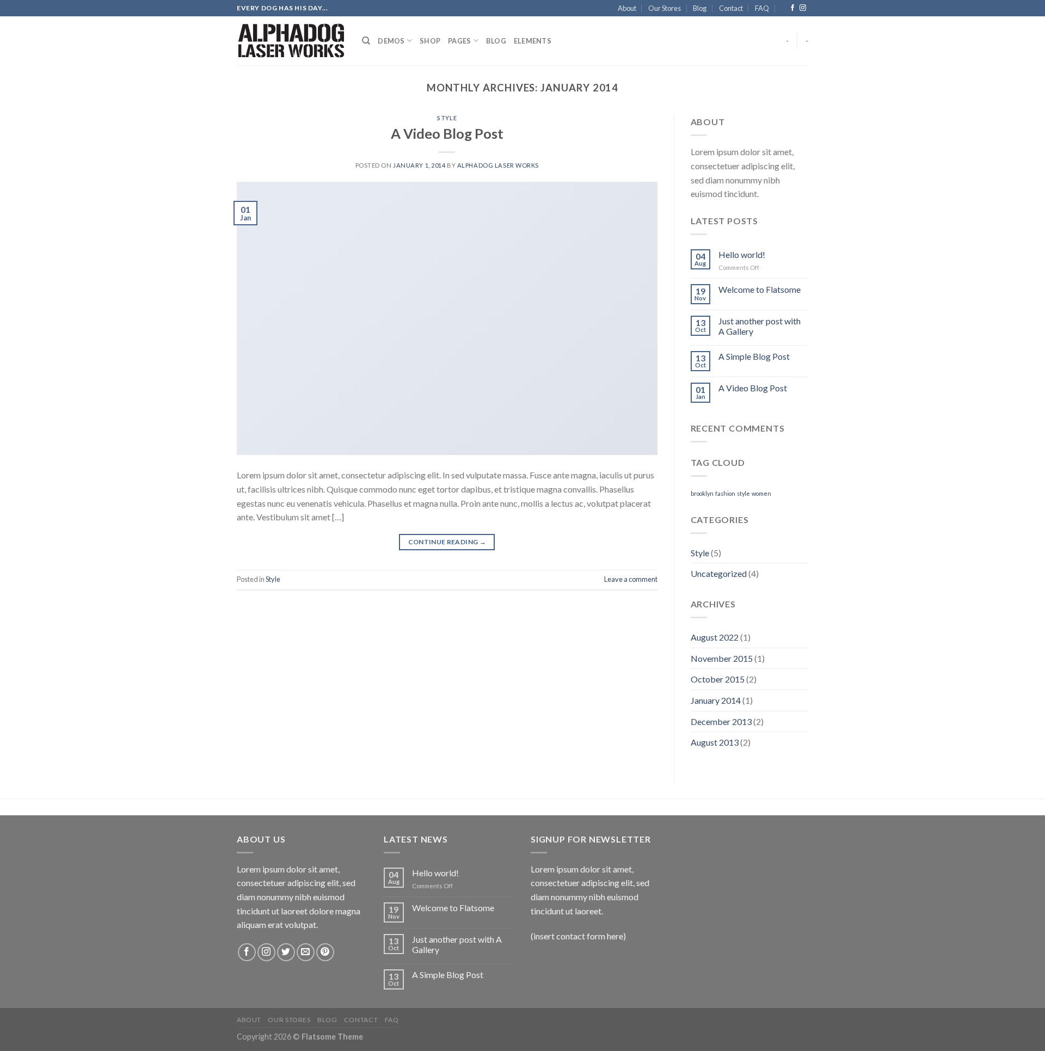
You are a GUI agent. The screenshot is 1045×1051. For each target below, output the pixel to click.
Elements (532, 40)
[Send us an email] (306, 952)
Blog (699, 8)
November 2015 (722, 658)
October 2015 (718, 679)
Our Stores (664, 8)
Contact (731, 8)
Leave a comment (630, 579)
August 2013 (715, 742)
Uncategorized (719, 573)
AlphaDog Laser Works (498, 165)
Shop (430, 40)
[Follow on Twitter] (286, 952)
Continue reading (447, 542)
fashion (725, 493)
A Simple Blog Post (754, 356)
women (761, 493)
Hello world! (741, 254)
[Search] (366, 40)
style (743, 493)
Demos (391, 40)
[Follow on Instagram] (803, 8)
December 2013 (721, 721)
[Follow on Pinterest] (325, 952)
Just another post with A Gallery (759, 326)
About (627, 8)
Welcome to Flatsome (759, 289)
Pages (459, 40)
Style (447, 117)
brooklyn (702, 493)
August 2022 (715, 637)
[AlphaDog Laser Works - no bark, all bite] (291, 41)
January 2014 (716, 700)
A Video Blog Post (447, 133)
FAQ (762, 8)
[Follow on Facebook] (792, 8)
